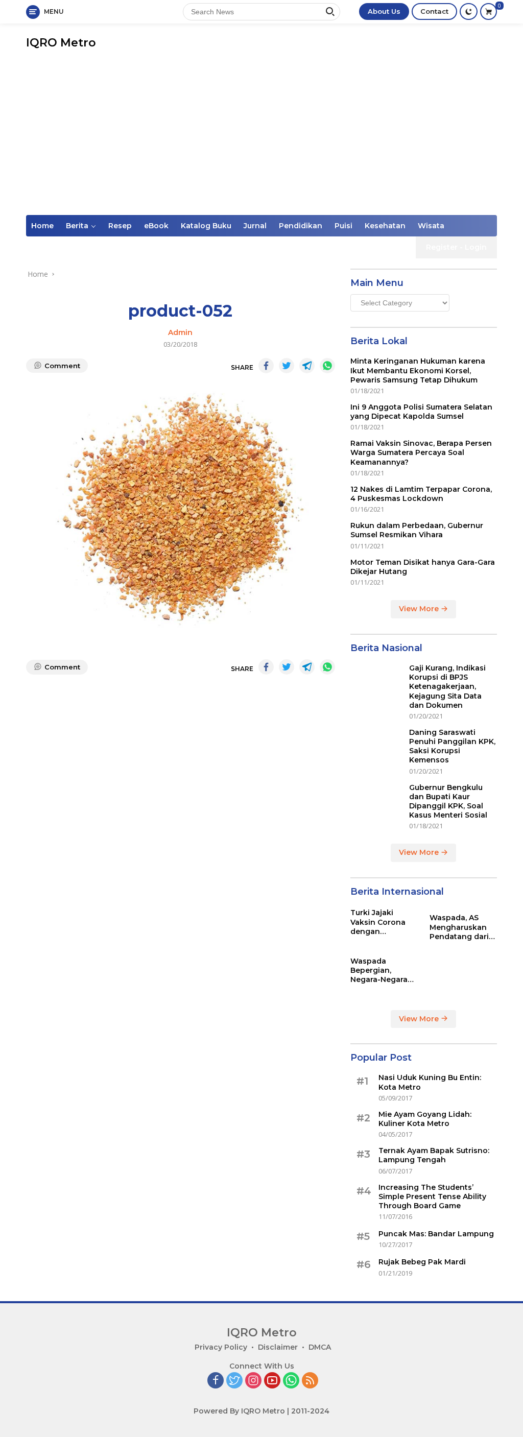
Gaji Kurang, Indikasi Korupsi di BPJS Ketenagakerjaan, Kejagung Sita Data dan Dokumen (447, 686)
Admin (180, 332)
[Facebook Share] (266, 365)
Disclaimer (278, 1347)
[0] (488, 11)
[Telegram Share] (307, 365)
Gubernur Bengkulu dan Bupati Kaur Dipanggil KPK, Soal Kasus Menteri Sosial (448, 801)
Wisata (431, 225)
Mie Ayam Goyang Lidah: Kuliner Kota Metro (424, 1119)
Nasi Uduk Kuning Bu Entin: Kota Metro (429, 1082)
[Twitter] (234, 1381)
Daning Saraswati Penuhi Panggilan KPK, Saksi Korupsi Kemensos (452, 746)
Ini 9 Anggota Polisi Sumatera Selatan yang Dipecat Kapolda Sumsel (421, 411)
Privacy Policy (221, 1347)
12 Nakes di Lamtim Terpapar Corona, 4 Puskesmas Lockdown (421, 494)
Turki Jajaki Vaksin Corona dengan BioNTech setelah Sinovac (383, 922)
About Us (384, 11)
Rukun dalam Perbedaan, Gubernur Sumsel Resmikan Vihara (416, 530)
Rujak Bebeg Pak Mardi (422, 1261)
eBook (156, 225)
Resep (120, 225)
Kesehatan (385, 225)
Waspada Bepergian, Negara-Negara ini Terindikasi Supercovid (379, 970)
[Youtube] (272, 1381)
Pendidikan (300, 225)
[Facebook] (215, 1381)
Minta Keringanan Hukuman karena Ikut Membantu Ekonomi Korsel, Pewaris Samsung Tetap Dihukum (417, 370)
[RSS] (310, 1381)
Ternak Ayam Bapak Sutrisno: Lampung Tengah (433, 1155)
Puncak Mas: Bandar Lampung (436, 1233)
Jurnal (255, 225)
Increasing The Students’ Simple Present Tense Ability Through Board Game (432, 1196)
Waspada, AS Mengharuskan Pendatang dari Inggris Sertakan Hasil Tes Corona (461, 927)
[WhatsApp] (291, 1381)
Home (42, 225)
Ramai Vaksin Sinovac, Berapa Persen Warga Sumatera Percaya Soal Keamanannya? (421, 452)
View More (420, 608)
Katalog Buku (206, 225)
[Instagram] (253, 1381)
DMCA (319, 1347)
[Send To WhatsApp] (327, 365)
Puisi (343, 225)
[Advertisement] (261, 138)
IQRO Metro (61, 43)
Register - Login (456, 247)
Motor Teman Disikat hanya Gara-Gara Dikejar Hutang (422, 567)
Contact (434, 11)
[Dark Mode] (469, 11)
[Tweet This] (286, 365)
